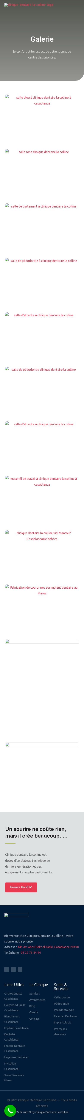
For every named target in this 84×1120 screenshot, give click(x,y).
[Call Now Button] (10, 1111)
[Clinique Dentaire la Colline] (28, 4)
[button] (21, 887)
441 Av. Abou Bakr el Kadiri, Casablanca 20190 (48, 947)
